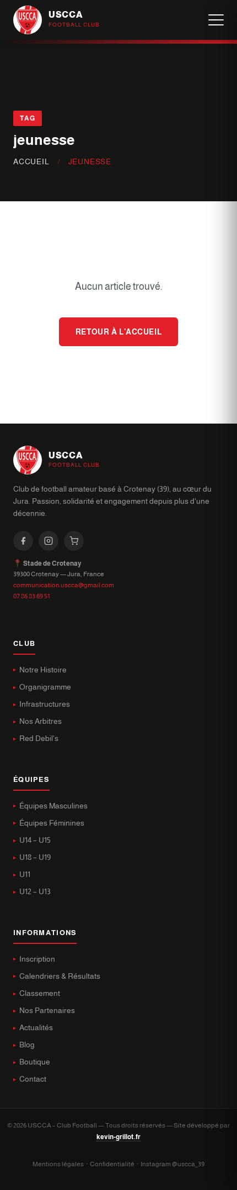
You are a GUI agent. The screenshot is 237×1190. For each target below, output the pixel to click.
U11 (24, 874)
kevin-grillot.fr (118, 1137)
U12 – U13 (35, 892)
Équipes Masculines (53, 806)
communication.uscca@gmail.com (63, 585)
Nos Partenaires (47, 1010)
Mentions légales (58, 1164)
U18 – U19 (35, 857)
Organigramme (45, 687)
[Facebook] (23, 541)
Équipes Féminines (51, 823)
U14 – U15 (35, 840)
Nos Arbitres (40, 721)
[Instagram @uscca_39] (48, 541)
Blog (27, 1045)
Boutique (34, 1062)
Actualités (36, 1028)
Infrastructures (44, 704)
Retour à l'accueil (118, 331)
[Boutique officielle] (74, 541)
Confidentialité (112, 1164)
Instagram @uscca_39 (172, 1164)
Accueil (31, 162)
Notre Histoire (43, 670)
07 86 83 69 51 (31, 596)
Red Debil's (38, 738)
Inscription (37, 959)
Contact (32, 1079)
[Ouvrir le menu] (216, 19)
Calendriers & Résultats (59, 976)
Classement (39, 993)
